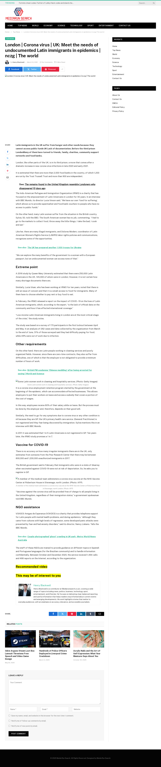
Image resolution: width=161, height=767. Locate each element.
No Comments (47, 62)
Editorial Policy (118, 107)
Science (61, 26)
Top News (22, 26)
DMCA (115, 103)
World (35, 26)
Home (10, 26)
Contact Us (124, 26)
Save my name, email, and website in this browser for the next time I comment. (42, 716)
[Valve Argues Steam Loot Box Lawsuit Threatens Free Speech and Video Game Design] (20, 639)
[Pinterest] (7, 170)
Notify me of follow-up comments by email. (28, 721)
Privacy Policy (118, 111)
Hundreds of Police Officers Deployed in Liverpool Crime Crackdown (53, 654)
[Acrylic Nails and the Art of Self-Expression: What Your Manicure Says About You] (88, 639)
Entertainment (106, 26)
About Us (116, 95)
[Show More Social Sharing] (62, 69)
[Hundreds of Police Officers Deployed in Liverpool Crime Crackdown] (54, 639)
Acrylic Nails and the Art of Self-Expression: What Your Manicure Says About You (86, 654)
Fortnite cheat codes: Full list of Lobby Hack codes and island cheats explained (47, 3)
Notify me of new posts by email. (24, 726)
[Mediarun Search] (19, 14)
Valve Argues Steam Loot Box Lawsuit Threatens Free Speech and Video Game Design (19, 655)
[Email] (7, 177)
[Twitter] (7, 158)
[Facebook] (7, 151)
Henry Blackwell (19, 62)
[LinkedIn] (7, 164)
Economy (48, 26)
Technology (76, 26)
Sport (90, 26)
